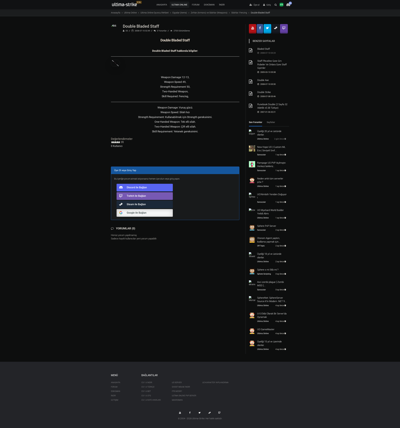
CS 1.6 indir (146, 382)
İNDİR (222, 4)
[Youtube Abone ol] (180, 412)
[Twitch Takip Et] (219, 412)
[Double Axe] (252, 81)
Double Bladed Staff (141, 26)
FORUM (195, 4)
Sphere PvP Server (266, 226)
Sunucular (261, 155)
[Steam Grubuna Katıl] (209, 412)
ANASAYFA (161, 4)
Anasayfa (115, 12)
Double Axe (263, 80)
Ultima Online (130, 12)
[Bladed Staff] (252, 50)
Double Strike (264, 92)
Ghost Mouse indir (181, 387)
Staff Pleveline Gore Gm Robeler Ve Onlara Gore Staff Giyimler (272, 64)
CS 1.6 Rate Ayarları (151, 400)
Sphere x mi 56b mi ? (267, 269)
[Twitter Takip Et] (200, 412)
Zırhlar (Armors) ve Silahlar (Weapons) (209, 12)
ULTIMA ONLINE (179, 4)
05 (126, 31)
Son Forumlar (255, 122)
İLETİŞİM (114, 400)
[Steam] (276, 28)
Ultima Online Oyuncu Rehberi (154, 12)
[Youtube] (252, 28)
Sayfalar (271, 122)
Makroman (177, 400)
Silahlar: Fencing (239, 12)
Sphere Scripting (264, 274)
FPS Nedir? (177, 391)
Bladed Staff (263, 49)
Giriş (268, 5)
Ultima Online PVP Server (184, 396)
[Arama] (275, 5)
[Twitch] (284, 28)
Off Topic (261, 246)
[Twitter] (267, 28)
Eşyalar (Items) (179, 12)
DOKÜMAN (209, 4)
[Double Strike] (252, 93)
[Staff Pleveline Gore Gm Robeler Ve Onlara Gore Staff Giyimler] (252, 62)
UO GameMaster (265, 329)
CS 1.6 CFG (146, 396)
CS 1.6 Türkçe (148, 387)
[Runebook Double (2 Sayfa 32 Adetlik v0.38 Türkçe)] (252, 106)
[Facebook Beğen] (190, 412)
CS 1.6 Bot (146, 391)
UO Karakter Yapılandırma (215, 382)
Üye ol (255, 5)
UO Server (177, 382)
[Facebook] (260, 28)
